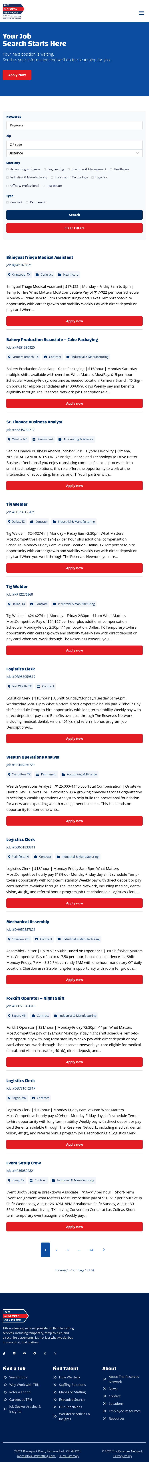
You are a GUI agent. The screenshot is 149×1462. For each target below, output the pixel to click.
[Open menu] (141, 13)
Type (9, 196)
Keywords (13, 116)
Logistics (101, 177)
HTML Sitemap (69, 1456)
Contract (16, 202)
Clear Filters (74, 228)
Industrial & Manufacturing (28, 177)
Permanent (37, 202)
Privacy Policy (122, 1456)
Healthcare (121, 169)
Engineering (56, 169)
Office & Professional (24, 186)
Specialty (13, 163)
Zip (8, 136)
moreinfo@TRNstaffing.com (36, 1456)
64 (91, 1250)
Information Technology (71, 177)
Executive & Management (89, 169)
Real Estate (54, 186)
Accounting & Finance (25, 169)
